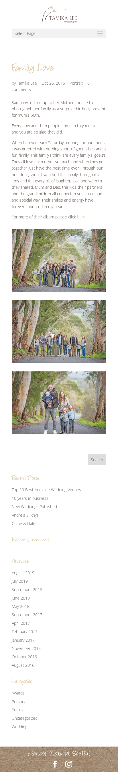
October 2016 (24, 656)
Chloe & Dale (23, 523)
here (81, 217)
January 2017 (23, 640)
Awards (18, 693)
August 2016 (23, 665)
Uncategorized (25, 718)
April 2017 (21, 623)
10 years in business (30, 498)
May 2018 (20, 606)
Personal (19, 701)
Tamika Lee (27, 83)
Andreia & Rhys (25, 515)
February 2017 (25, 631)
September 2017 (27, 614)
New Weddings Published (34, 506)
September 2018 (27, 589)
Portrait (76, 83)
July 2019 (20, 581)
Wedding (19, 726)
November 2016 (26, 648)
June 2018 (21, 598)
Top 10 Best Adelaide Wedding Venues (46, 489)
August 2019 (23, 572)
